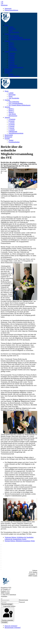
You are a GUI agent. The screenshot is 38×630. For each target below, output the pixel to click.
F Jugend (11, 62)
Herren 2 (11, 44)
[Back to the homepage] (6, 22)
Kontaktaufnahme (14, 76)
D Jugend (12, 58)
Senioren (7, 41)
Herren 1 (11, 43)
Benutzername (23, 600)
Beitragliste (12, 29)
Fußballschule (13, 65)
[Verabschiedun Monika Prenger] (25, 282)
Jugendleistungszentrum (16, 67)
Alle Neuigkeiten (14, 32)
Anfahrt (11, 74)
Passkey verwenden (7, 620)
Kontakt (7, 72)
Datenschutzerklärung (11, 10)
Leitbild (11, 27)
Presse (10, 30)
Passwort (22, 602)
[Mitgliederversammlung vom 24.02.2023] (22, 178)
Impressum (8, 8)
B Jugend (11, 55)
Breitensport (8, 71)
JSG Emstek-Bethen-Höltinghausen (19, 39)
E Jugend (11, 60)
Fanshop (7, 34)
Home (6, 25)
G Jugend (12, 64)
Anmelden (4, 622)
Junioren (7, 51)
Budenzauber (9, 69)
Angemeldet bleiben (9, 606)
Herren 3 (11, 46)
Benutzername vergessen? (13, 627)
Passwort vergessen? (11, 626)
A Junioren (12, 53)
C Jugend (11, 57)
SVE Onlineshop (14, 36)
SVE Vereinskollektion (16, 37)
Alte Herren (12, 48)
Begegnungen (13, 50)
